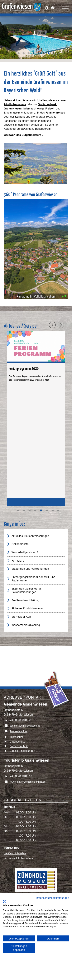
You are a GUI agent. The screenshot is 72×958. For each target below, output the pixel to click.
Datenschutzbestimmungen (52, 898)
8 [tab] (58, 510)
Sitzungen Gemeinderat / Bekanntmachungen (27, 590)
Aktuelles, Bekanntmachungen (30, 536)
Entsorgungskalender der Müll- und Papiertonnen (33, 578)
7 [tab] (53, 510)
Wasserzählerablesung (26, 625)
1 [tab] (18, 510)
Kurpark (20, 116)
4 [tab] (35, 510)
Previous (6, 39)
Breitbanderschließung (26, 600)
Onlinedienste (20, 544)
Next (3, 39)
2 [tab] (24, 510)
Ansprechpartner (18, 731)
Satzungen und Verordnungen (30, 568)
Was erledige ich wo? (25, 552)
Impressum (16, 737)
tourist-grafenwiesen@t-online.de (28, 781)
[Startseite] (53, 8)
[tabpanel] (36, 418)
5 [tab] (41, 510)
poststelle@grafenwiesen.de (25, 725)
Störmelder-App (21, 616)
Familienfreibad (55, 112)
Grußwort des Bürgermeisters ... (24, 135)
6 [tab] (47, 510)
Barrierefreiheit (19, 746)
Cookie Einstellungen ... (24, 751)
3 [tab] (30, 510)
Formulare (18, 560)
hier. (47, 379)
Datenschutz (17, 741)
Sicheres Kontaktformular (27, 608)
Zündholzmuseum (15, 104)
